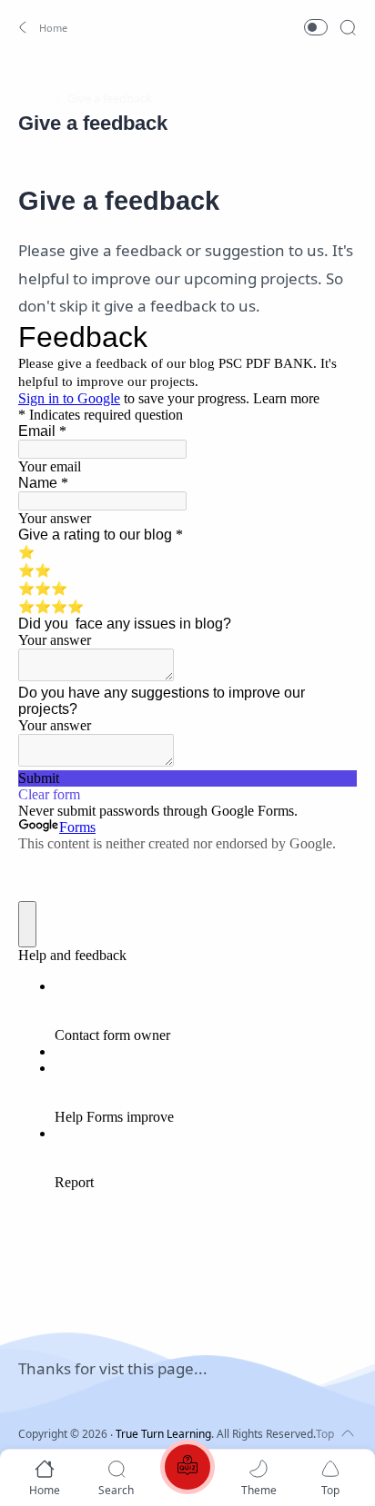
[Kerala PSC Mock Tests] (187, 1470)
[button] (40, 27)
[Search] (348, 27)
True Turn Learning (163, 1434)
